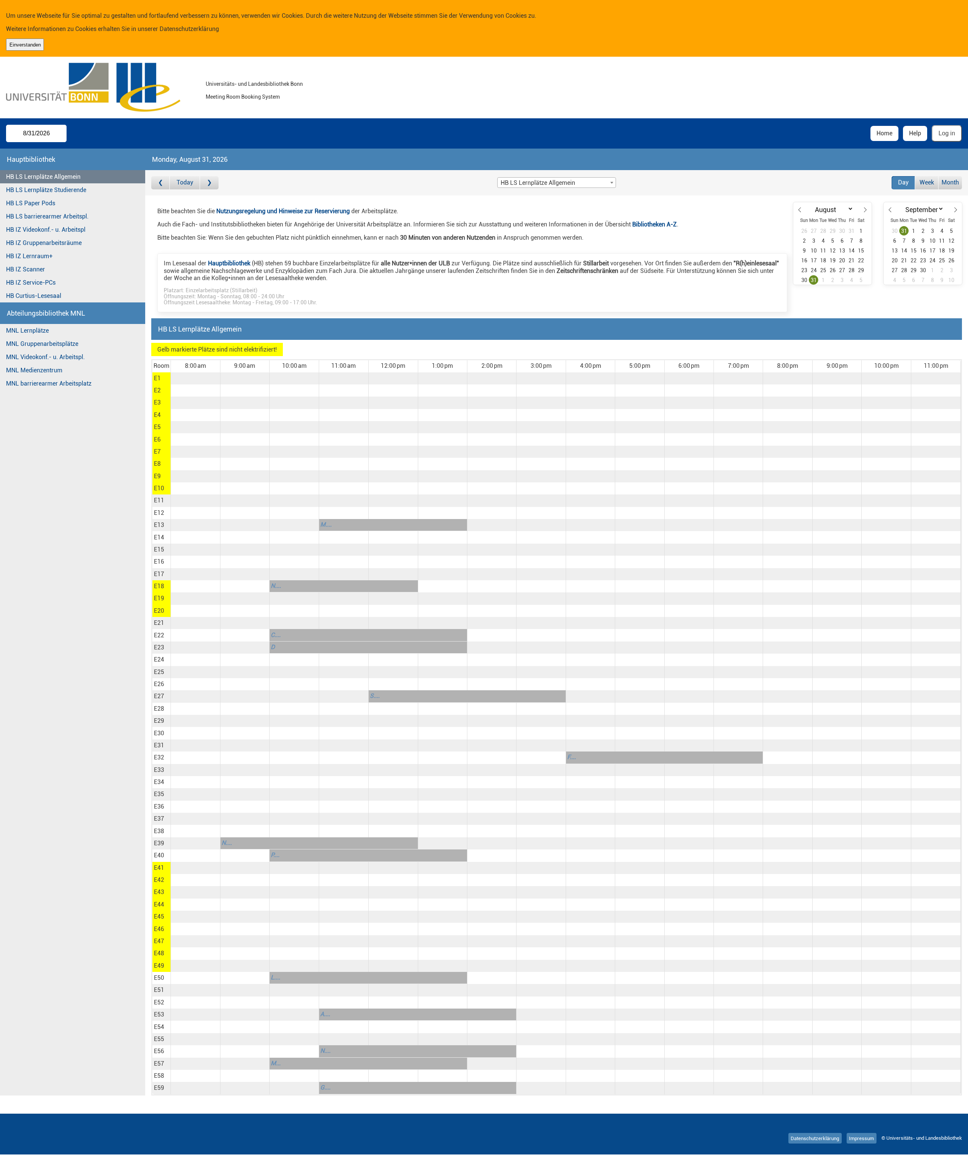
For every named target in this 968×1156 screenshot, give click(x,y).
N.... (276, 585)
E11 (159, 500)
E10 (159, 488)
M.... (326, 524)
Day (903, 182)
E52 (159, 1002)
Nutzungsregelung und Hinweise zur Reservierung (283, 211)
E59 (159, 1087)
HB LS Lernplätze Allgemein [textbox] (538, 182)
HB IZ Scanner (25, 269)
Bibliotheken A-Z (654, 224)
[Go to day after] (209, 182)
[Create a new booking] (195, 378)
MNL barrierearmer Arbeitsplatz (49, 383)
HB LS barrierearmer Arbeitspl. (47, 216)
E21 (159, 622)
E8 (157, 463)
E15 (159, 549)
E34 (159, 782)
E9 (157, 476)
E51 (159, 989)
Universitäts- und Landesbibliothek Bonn (254, 84)
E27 (159, 696)
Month (950, 182)
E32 (159, 757)
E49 (159, 965)
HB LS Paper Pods (30, 203)
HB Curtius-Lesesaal (33, 295)
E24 (159, 659)
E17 (159, 574)
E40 (159, 855)
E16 (159, 561)
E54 (159, 1026)
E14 (159, 537)
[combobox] (556, 182)
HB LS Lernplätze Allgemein (43, 176)
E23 (159, 647)
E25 (159, 672)
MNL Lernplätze (27, 330)
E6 (157, 439)
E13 (159, 524)
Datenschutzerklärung (189, 29)
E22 (159, 635)
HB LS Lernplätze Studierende (46, 190)
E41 (159, 867)
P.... (275, 854)
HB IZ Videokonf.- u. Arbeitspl (45, 229)
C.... (276, 634)
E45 (159, 916)
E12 (159, 512)
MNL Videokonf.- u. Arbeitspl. (45, 357)
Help (915, 133)
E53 (159, 1014)
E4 (157, 414)
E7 (157, 451)
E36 (159, 806)
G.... (325, 1087)
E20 (159, 610)
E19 (159, 598)
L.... (275, 977)
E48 (159, 953)
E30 (159, 733)
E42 (159, 879)
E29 (159, 720)
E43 (159, 892)
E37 (159, 818)
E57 (159, 1063)
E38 (159, 831)
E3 (157, 402)
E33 (159, 769)
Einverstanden (25, 45)
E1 (157, 378)
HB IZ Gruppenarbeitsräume (44, 242)
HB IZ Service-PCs (31, 282)
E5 (157, 427)
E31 (159, 745)
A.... (325, 1014)
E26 (159, 684)
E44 (159, 904)
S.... (375, 695)
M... (276, 1063)
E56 (159, 1051)
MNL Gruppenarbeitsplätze (42, 343)
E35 (159, 794)
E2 (157, 390)
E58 (159, 1075)
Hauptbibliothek (229, 263)
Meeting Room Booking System (243, 97)
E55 (159, 1039)
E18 (159, 586)
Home (884, 133)
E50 (159, 977)
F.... (571, 757)
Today (185, 182)
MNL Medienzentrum (34, 370)
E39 (159, 843)
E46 (159, 929)
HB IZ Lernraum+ (29, 256)
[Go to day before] (160, 182)
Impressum (861, 1138)
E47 (159, 941)
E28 (159, 708)
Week (927, 182)
